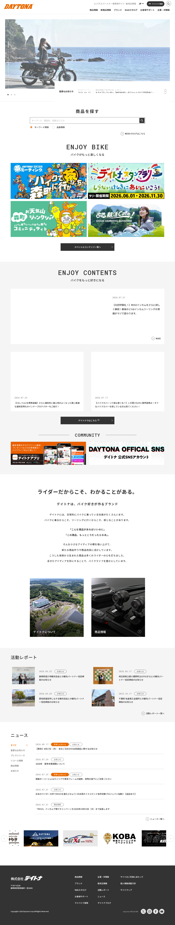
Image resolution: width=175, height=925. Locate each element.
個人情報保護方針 (128, 883)
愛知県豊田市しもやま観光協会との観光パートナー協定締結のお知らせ (61, 700)
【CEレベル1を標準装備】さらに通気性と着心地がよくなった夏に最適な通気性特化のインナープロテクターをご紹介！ (47, 404)
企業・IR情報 (103, 876)
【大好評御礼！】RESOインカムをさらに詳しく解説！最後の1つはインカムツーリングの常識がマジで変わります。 (136, 309)
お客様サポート (81, 896)
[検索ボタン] (168, 3)
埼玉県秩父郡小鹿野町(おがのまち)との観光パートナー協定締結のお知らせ (141, 678)
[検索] (142, 120)
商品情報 (78, 876)
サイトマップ (126, 890)
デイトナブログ (104, 903)
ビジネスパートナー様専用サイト (109, 3)
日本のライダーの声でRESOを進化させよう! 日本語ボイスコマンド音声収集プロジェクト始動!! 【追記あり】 (86, 793)
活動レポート (103, 890)
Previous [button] (165, 89)
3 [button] (14, 94)
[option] (87, 54)
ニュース (101, 896)
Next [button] (165, 93)
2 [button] (11, 94)
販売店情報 (131, 3)
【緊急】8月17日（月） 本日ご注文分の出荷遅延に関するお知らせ (66, 748)
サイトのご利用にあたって (131, 876)
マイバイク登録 (81, 903)
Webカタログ (80, 890)
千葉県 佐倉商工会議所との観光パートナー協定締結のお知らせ (140, 700)
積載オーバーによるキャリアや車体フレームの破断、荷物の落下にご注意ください (73, 778)
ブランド (78, 883)
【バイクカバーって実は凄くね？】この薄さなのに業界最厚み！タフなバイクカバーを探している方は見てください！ (126, 404)
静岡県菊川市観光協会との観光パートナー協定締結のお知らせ (61, 678)
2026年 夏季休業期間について (50, 763)
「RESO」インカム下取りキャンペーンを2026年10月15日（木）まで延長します (73, 808)
